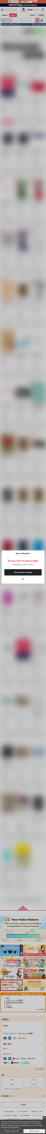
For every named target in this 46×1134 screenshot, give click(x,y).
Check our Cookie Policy (11, 1131)
